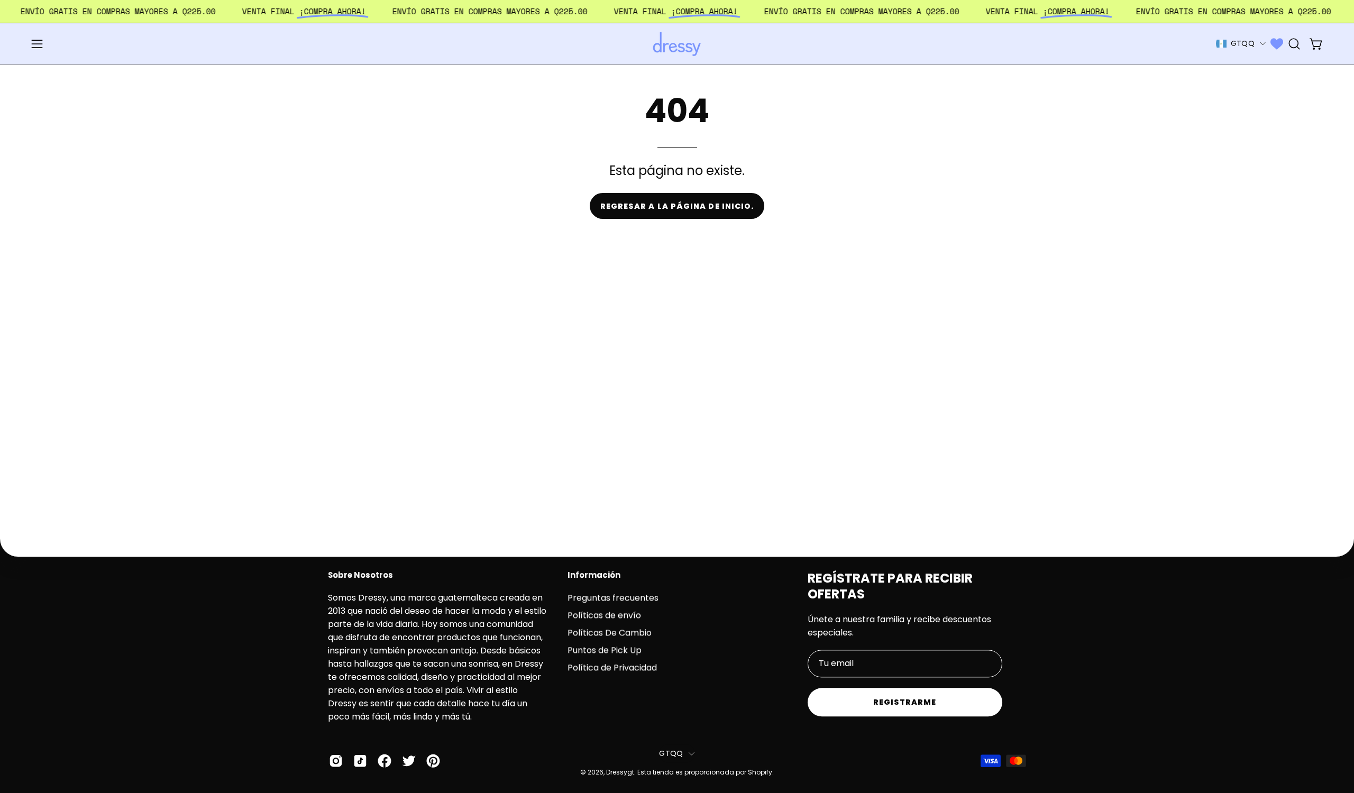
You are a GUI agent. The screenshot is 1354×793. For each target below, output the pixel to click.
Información (594, 575)
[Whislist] (1276, 44)
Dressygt (620, 772)
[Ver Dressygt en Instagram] (336, 761)
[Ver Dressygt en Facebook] (384, 761)
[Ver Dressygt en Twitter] (409, 761)
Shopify (760, 772)
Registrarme (905, 702)
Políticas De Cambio (610, 632)
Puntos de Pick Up (605, 650)
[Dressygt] (677, 44)
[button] (1294, 44)
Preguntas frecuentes (613, 598)
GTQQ (1243, 43)
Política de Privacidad (612, 667)
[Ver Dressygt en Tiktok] (360, 761)
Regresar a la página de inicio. (677, 206)
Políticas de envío (604, 615)
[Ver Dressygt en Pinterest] (433, 761)
